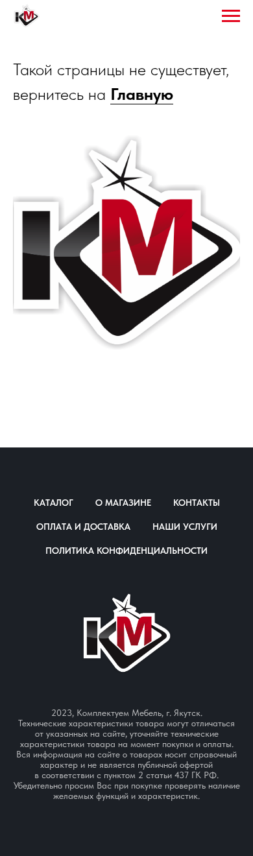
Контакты (196, 502)
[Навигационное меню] (231, 16)
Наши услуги (184, 526)
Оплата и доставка (83, 526)
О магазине (123, 502)
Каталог (53, 502)
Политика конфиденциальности (126, 550)
